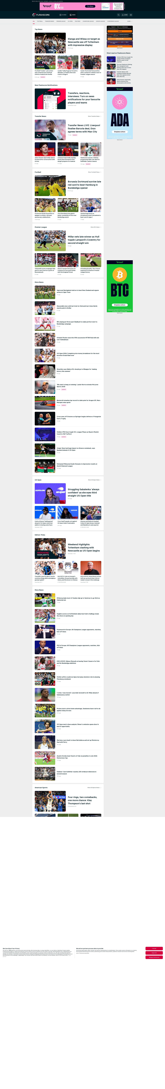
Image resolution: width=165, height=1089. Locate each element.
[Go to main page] (42, 15)
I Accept (154, 948)
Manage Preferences (154, 957)
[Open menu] (131, 15)
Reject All (154, 952)
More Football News (94, 172)
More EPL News (95, 227)
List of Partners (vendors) (82, 953)
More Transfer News (94, 116)
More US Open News (94, 480)
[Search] (118, 15)
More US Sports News (93, 787)
